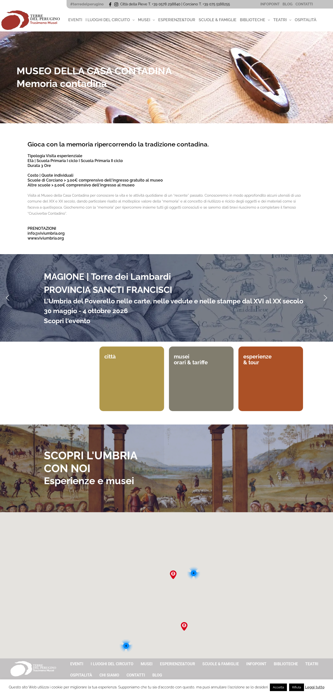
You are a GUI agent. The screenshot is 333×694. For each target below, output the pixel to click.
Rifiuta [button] (296, 687)
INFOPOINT (270, 4)
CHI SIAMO (109, 675)
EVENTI (75, 20)
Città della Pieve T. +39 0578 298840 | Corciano (159, 4)
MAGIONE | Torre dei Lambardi (107, 276)
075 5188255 (220, 4)
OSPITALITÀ (305, 20)
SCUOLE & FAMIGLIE (217, 20)
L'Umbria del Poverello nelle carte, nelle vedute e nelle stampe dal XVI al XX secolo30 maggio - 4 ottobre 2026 (173, 306)
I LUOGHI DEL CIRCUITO (108, 20)
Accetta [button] (278, 687)
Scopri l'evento (67, 321)
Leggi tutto (314, 687)
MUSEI (144, 20)
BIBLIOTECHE (252, 20)
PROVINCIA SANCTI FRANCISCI (108, 290)
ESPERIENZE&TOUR (176, 20)
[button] (110, 20)
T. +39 (204, 4)
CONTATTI (304, 4)
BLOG (288, 4)
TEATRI (280, 20)
